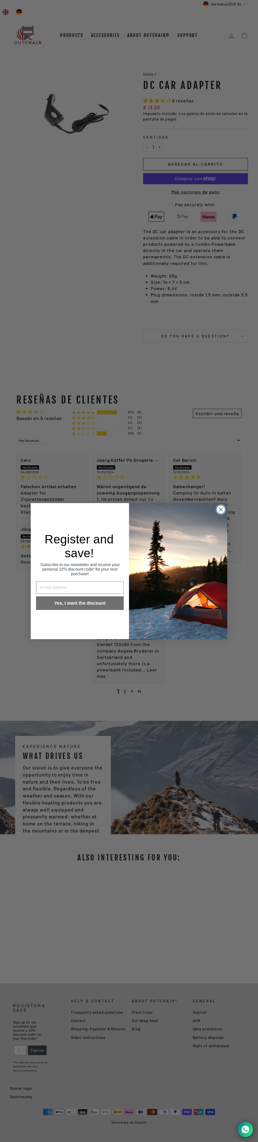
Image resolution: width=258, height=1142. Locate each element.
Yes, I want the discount (80, 603)
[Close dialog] (220, 509)
